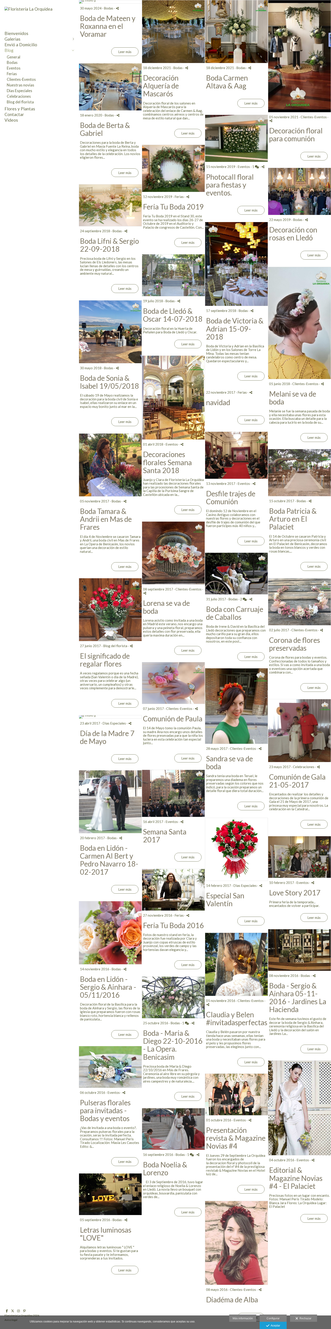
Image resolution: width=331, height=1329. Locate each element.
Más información (243, 1318)
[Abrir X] (12, 1311)
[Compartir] (117, 8)
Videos (11, 120)
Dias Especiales (19, 90)
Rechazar (304, 1318)
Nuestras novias (20, 85)
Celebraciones (19, 96)
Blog (9, 50)
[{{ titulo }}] (110, 2)
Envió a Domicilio (21, 44)
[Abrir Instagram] (18, 1311)
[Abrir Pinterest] (24, 1311)
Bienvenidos (16, 33)
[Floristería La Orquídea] (28, 9)
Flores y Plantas (20, 108)
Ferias (12, 73)
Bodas (12, 62)
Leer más (124, 52)
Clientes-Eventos (21, 79)
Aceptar (274, 1325)
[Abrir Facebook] (7, 1311)
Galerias (12, 39)
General (13, 57)
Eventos (13, 68)
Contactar (14, 114)
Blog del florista (20, 102)
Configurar (273, 1318)
